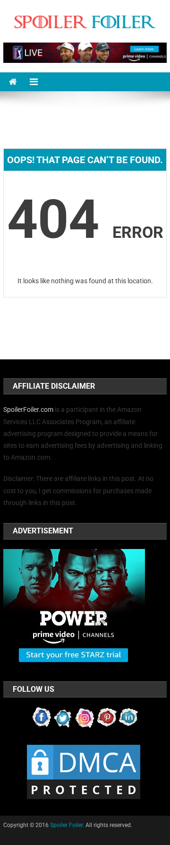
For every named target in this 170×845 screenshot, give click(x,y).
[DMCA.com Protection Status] (84, 771)
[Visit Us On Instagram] (85, 717)
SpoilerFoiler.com (28, 409)
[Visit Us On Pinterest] (107, 717)
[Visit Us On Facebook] (41, 717)
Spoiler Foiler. (67, 825)
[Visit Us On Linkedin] (128, 717)
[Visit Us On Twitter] (63, 717)
